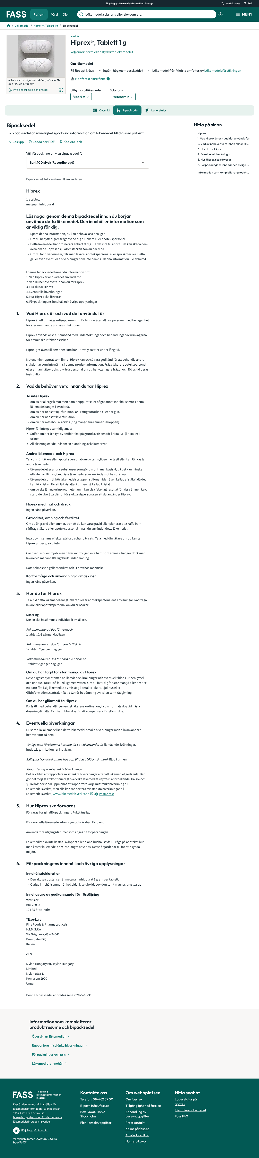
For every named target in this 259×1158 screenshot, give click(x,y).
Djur (66, 14)
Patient (39, 14)
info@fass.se (100, 1106)
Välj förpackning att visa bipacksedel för (55, 153)
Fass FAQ (181, 1116)
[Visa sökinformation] (220, 14)
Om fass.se (134, 1099)
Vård (54, 14)
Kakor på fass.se (137, 1129)
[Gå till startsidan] (16, 14)
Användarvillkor (137, 1135)
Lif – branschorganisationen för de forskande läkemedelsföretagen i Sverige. (37, 1117)
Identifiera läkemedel (190, 1110)
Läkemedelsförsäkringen (222, 70)
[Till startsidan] (8, 25)
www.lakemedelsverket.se (71, 794)
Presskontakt (135, 1123)
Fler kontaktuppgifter (96, 1123)
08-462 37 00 (103, 1099)
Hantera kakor (136, 1141)
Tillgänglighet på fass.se (143, 1106)
